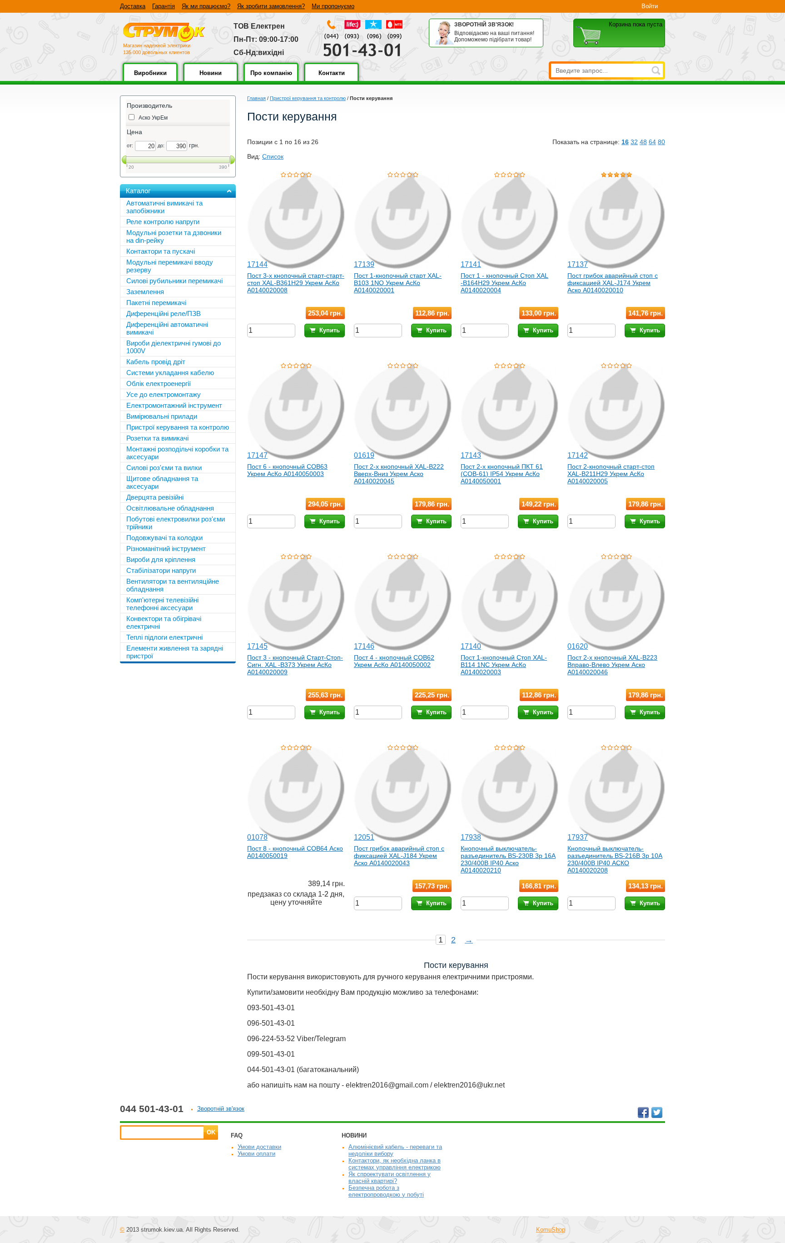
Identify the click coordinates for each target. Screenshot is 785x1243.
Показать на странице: (586, 141)
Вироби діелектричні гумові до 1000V (173, 347)
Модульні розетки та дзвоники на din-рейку (173, 236)
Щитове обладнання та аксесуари (162, 482)
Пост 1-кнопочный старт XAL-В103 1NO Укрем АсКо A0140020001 (398, 283)
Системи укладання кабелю (170, 372)
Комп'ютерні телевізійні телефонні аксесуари (162, 603)
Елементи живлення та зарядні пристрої (174, 652)
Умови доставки (259, 1146)
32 (634, 141)
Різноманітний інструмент (166, 548)
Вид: (253, 156)
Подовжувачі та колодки (164, 537)
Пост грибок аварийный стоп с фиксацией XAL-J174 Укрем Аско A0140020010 (612, 283)
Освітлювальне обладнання (170, 508)
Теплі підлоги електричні (164, 637)
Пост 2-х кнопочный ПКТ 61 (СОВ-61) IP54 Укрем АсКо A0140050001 (502, 474)
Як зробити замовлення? (271, 6)
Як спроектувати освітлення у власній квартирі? (389, 1177)
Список (272, 156)
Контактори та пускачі (160, 251)
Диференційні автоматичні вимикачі (167, 328)
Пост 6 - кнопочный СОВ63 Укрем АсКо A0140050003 (287, 470)
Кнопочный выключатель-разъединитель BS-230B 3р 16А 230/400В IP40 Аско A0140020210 (508, 859)
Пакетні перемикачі (156, 302)
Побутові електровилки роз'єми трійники (175, 523)
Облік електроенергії (158, 383)
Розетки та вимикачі (157, 438)
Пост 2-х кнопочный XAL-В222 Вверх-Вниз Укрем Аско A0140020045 (399, 474)
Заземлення (145, 292)
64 (652, 141)
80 (661, 141)
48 (643, 141)
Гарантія (163, 6)
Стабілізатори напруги (161, 570)
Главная (256, 98)
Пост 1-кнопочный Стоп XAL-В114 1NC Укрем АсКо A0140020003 (504, 665)
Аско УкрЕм (153, 118)
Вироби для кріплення (160, 559)
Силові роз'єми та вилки (164, 467)
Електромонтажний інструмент (174, 405)
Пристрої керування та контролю (308, 98)
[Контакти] (331, 79)
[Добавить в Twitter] (656, 1112)
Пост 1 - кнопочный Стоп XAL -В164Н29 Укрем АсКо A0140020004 (504, 283)
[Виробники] (150, 79)
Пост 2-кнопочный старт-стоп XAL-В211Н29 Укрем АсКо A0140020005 (611, 474)
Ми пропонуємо (333, 6)
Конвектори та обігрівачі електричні (163, 622)
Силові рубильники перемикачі (174, 281)
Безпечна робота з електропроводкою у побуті (386, 1191)
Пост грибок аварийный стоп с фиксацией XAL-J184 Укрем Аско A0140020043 (399, 856)
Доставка (132, 6)
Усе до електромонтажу (163, 394)
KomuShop (550, 1229)
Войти (649, 6)
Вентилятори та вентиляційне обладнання (172, 585)
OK (211, 1132)
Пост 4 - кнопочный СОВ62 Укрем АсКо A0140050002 (394, 661)
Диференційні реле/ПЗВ (163, 313)
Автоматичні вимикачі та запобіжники (164, 207)
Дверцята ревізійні (155, 497)
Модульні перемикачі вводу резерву (169, 266)
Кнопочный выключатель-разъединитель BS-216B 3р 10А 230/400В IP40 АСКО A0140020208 (614, 859)
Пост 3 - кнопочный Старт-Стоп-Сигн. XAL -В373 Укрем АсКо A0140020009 (295, 665)
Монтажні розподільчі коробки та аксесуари (177, 453)
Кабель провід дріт (155, 362)
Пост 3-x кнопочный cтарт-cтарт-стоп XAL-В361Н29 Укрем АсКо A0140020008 (295, 283)
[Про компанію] (271, 79)
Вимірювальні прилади (161, 416)
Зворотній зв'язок (220, 1108)
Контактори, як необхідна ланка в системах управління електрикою (394, 1164)
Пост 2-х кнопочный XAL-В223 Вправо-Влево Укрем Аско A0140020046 (612, 665)
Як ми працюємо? (206, 6)
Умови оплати (256, 1153)
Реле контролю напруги (162, 222)
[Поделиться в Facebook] (643, 1112)
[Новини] (210, 79)
